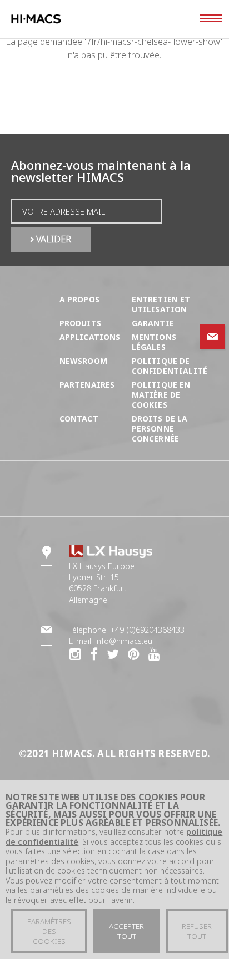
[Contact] (212, 336)
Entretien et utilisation (161, 304)
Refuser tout (197, 931)
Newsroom (83, 361)
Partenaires (87, 384)
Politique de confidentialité (170, 366)
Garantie (153, 323)
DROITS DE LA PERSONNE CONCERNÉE (160, 428)
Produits (80, 323)
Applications (90, 337)
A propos (79, 299)
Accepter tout (126, 931)
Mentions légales (154, 342)
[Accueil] (57, 19)
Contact (78, 418)
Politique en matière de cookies (161, 394)
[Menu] (211, 19)
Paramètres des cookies (49, 931)
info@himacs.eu (123, 641)
